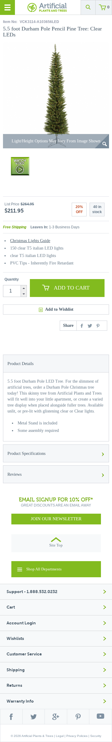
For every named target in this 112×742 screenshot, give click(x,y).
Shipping (15, 670)
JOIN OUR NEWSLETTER (56, 518)
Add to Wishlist (59, 309)
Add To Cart (72, 288)
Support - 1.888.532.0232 (32, 591)
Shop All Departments (44, 569)
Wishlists (15, 638)
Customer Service (24, 654)
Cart (11, 607)
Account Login (21, 623)
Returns (14, 685)
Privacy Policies (77, 736)
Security (95, 736)
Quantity (11, 279)
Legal (60, 736)
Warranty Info (20, 701)
